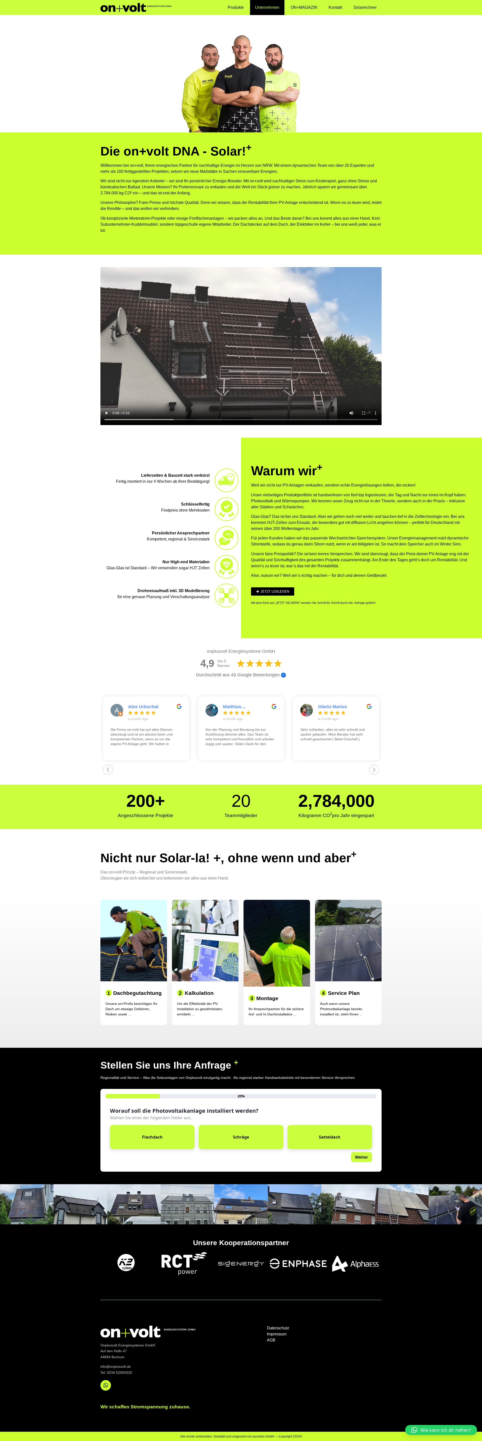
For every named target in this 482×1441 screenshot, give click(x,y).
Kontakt (335, 7)
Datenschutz (278, 1328)
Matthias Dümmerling (236, 706)
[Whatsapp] (105, 1385)
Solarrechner (365, 7)
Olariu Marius (332, 706)
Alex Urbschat (143, 706)
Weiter (361, 1157)
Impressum (276, 1334)
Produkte (236, 7)
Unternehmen (267, 7)
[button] (441, 1430)
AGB (271, 1340)
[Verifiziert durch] (283, 675)
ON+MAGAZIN (304, 7)
